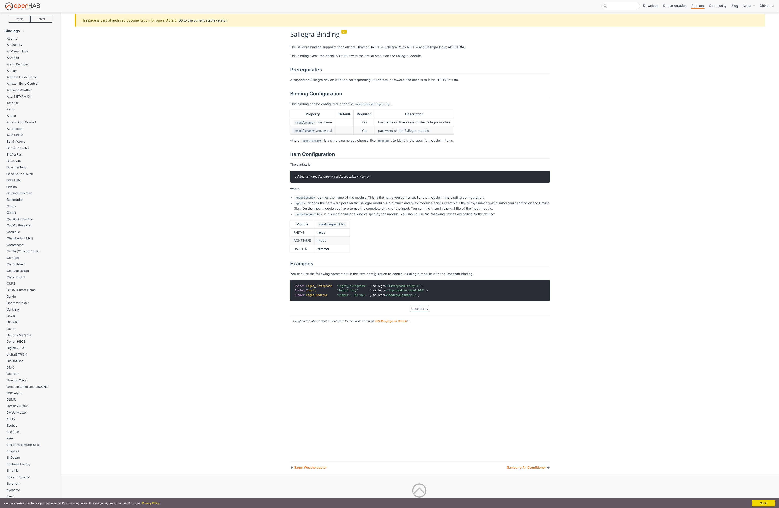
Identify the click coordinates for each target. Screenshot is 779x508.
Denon (11, 329)
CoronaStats (16, 277)
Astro (11, 109)
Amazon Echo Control (22, 83)
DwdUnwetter (17, 412)
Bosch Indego (16, 167)
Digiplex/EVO (16, 348)
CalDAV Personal (19, 225)
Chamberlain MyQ (20, 238)
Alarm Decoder (17, 64)
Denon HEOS (16, 341)
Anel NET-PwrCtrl (19, 96)
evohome (13, 490)
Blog (734, 6)
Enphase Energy (18, 464)
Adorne (12, 38)
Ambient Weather (19, 90)
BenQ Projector (18, 148)
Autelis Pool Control (21, 122)
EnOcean (13, 457)
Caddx (11, 213)
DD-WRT (13, 322)
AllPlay (12, 71)
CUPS (11, 283)
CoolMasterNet (18, 271)
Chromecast (16, 245)
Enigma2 (13, 451)
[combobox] (620, 6)
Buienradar (15, 200)
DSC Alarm (15, 393)
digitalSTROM (17, 354)
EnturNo (13, 470)
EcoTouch (14, 432)
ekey (10, 438)
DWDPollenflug (18, 406)
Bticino (12, 187)
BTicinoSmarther (19, 193)
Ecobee (12, 425)
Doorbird (13, 374)
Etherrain (13, 483)
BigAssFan (14, 154)
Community (718, 6)
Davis (11, 316)
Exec (10, 496)
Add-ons (698, 6)
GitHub (767, 5)
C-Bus (11, 206)
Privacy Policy (151, 503)
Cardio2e (13, 232)
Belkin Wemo (16, 141)
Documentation (675, 6)
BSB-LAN (13, 180)
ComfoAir (13, 258)
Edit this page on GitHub (392, 321)
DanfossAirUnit (18, 303)
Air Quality (14, 45)
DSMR (11, 399)
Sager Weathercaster (310, 467)
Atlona (11, 116)
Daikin (11, 296)
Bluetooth (14, 161)
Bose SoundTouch (20, 174)
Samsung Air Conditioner (527, 467)
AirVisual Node (17, 51)
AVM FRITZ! (15, 135)
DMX (10, 367)
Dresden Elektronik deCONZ (27, 387)
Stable (19, 19)
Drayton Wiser (17, 380)
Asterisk (13, 103)
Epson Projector (18, 477)
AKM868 (13, 58)
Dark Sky (13, 309)
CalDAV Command (20, 219)
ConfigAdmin (16, 264)
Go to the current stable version (203, 20)
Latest (41, 19)
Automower (15, 129)
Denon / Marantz (19, 335)
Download (651, 6)
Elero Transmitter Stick (23, 445)
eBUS (11, 419)
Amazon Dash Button (22, 77)
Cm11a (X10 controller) (23, 251)
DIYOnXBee (15, 361)
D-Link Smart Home (21, 290)
